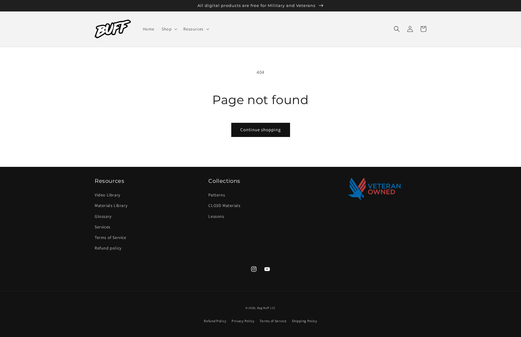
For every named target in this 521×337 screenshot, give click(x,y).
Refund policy (108, 248)
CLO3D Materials (224, 205)
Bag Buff (263, 308)
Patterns (216, 195)
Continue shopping (260, 129)
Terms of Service (110, 237)
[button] (169, 29)
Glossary (103, 216)
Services (102, 227)
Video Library (107, 195)
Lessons (216, 216)
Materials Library (111, 205)
